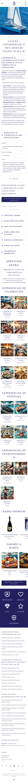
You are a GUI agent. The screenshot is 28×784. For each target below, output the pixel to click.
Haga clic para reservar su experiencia (14, 199)
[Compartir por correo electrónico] (15, 206)
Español (13, 770)
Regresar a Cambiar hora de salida (14, 583)
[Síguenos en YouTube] (14, 766)
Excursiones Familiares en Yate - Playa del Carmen (14, 651)
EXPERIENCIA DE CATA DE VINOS (21, 359)
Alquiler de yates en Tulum (8, 677)
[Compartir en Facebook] (9, 206)
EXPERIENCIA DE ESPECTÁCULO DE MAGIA (7, 478)
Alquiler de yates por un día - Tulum (10, 654)
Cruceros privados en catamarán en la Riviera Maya (14, 705)
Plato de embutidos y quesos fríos (10, 571)
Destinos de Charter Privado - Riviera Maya (12, 643)
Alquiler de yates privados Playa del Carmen (12, 689)
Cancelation (4, 755)
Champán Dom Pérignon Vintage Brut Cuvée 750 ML (10, 535)
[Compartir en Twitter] (11, 206)
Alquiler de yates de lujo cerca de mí (10, 668)
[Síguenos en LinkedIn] (18, 766)
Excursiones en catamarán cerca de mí (11, 680)
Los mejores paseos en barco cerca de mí (12, 686)
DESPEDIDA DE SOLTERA (21, 336)
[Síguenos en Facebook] (2, 766)
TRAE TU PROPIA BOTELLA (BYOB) (20, 382)
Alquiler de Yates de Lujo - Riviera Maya (11, 637)
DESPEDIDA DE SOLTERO (21, 312)
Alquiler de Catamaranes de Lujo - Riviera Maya (13, 640)
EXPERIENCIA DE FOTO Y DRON (21, 417)
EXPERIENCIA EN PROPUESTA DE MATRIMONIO (7, 313)
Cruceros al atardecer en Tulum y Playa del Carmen (14, 712)
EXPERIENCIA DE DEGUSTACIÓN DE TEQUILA (7, 383)
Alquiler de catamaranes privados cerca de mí (12, 671)
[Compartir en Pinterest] (13, 206)
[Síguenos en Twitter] (6, 766)
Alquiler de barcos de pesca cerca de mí (11, 674)
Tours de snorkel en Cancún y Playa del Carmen (13, 715)
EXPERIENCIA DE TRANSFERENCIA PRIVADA (7, 418)
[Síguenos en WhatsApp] (22, 766)
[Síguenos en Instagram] (10, 766)
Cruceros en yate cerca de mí (9, 683)
